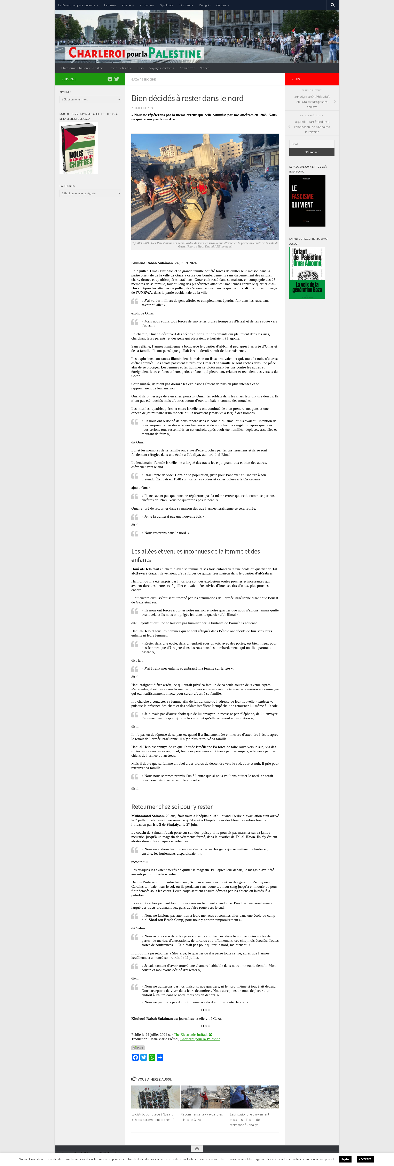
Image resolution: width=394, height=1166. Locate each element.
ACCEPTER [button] (365, 1159)
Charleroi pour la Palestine (200, 1039)
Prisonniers (147, 5)
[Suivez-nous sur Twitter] (116, 79)
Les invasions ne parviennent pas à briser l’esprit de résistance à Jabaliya (249, 1119)
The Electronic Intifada (191, 1034)
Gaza (135, 79)
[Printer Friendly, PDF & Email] (138, 1048)
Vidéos (204, 68)
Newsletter (187, 68)
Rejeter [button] (345, 1159)
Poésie (126, 5)
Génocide (148, 79)
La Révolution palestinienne (76, 5)
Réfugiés (205, 5)
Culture (221, 5)
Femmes (110, 5)
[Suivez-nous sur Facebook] (110, 79)
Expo (140, 68)
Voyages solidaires (161, 68)
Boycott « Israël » (120, 68)
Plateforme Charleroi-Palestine (82, 68)
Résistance (186, 5)
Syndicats (166, 5)
